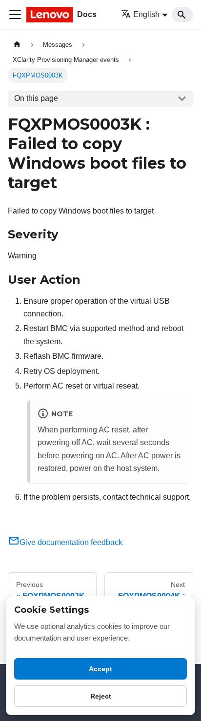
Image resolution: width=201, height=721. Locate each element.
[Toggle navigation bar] (15, 14)
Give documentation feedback (71, 542)
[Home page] (17, 44)
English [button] (146, 14)
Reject (100, 696)
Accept (100, 669)
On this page (36, 98)
